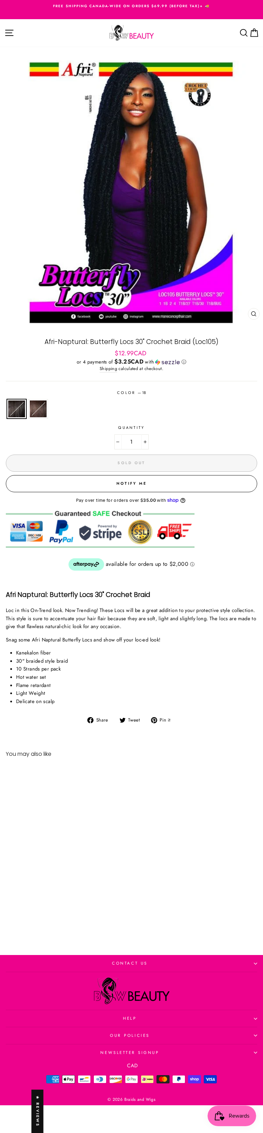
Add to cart (54, 919)
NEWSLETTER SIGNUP (129, 1052)
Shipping (108, 369)
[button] (131, 361)
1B (16, 408)
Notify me (131, 483)
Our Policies (129, 1035)
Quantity (131, 427)
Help (129, 1018)
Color (131, 392)
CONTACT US (129, 963)
